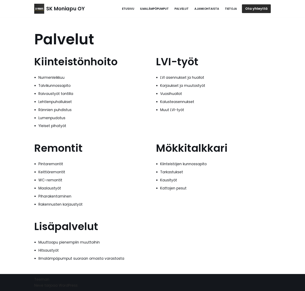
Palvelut (181, 9)
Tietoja (231, 9)
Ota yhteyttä (256, 8)
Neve (38, 285)
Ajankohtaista (206, 9)
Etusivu (128, 9)
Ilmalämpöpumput (154, 9)
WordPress (68, 285)
